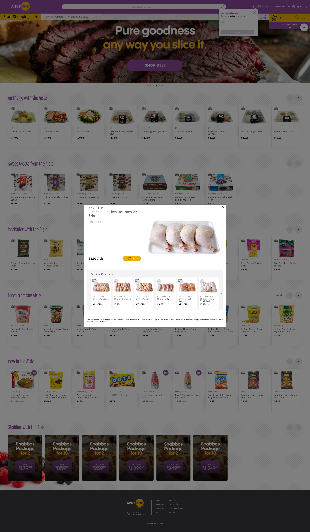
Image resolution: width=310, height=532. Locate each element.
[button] (183, 237)
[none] (101, 293)
